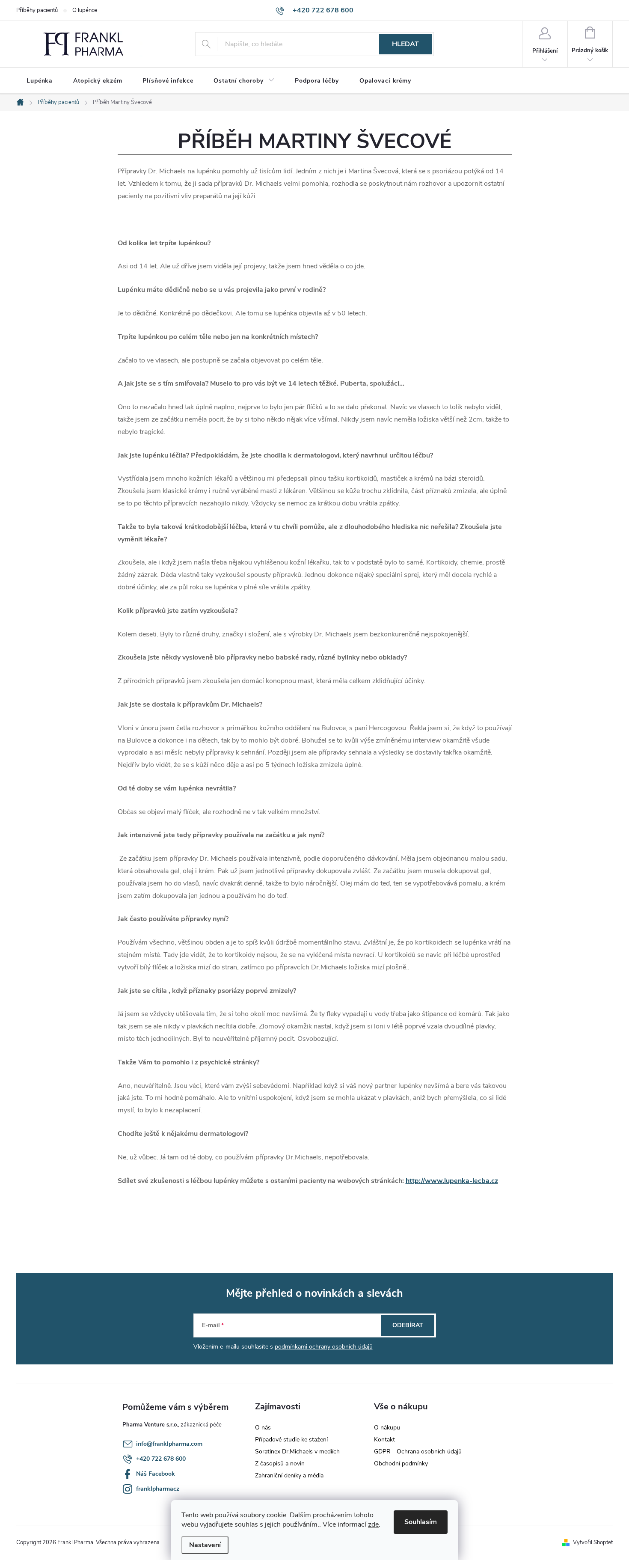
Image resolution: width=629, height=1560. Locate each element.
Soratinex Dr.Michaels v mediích (297, 1451)
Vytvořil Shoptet (593, 1542)
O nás (263, 1427)
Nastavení (205, 1545)
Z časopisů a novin (280, 1463)
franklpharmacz (157, 1489)
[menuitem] (39, 81)
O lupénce (84, 10)
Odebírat (407, 1325)
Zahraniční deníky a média (289, 1475)
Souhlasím (420, 1522)
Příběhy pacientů (37, 10)
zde (373, 1524)
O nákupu (387, 1427)
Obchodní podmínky (401, 1463)
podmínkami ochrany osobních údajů (324, 1347)
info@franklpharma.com (169, 1444)
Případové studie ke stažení (291, 1439)
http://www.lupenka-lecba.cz (452, 1181)
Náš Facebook (155, 1474)
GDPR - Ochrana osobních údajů (418, 1451)
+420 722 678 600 (161, 1459)
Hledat (405, 44)
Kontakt (384, 1439)
